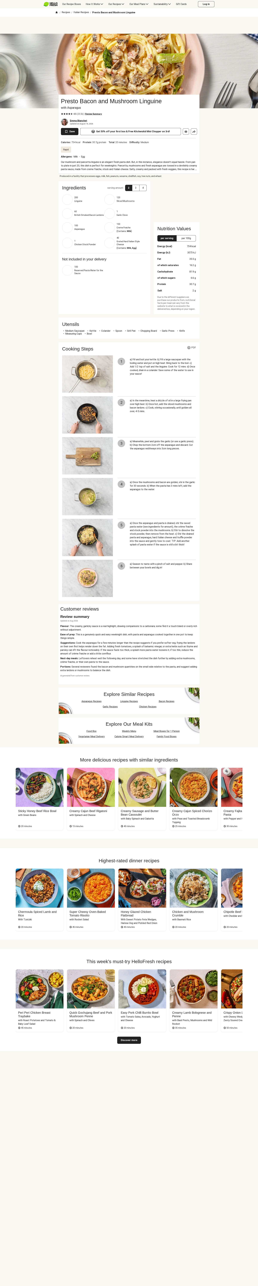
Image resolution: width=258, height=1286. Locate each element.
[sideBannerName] (176, 199)
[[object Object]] (186, 131)
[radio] (62, 114)
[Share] (194, 131)
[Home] (56, 13)
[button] (104, 188)
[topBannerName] (129, 25)
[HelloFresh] (50, 4)
